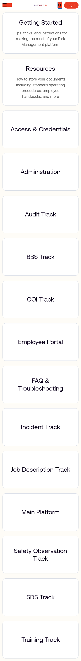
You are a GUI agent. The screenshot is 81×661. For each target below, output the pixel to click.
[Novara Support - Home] (40, 5)
